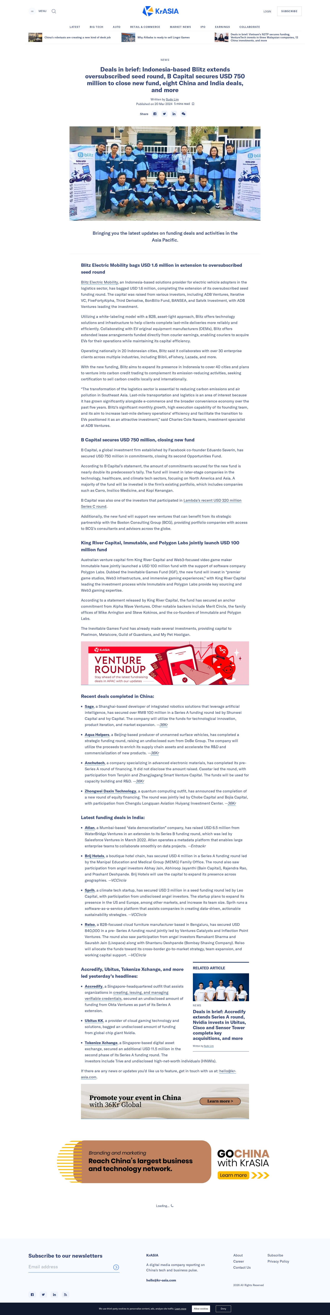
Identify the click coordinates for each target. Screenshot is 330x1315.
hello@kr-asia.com (161, 1280)
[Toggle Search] (54, 11)
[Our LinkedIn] (54, 1295)
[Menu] (32, 11)
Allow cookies (201, 1308)
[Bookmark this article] (193, 104)
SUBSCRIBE (289, 11)
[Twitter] (164, 114)
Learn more (180, 1308)
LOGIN (267, 11)
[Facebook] (155, 114)
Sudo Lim (172, 99)
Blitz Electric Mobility (99, 282)
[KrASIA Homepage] (160, 11)
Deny (223, 1308)
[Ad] (165, 1161)
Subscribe (275, 1255)
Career (238, 1261)
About (238, 1255)
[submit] (116, 1267)
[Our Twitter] (43, 1295)
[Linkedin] (174, 114)
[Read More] (165, 663)
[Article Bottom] (165, 1101)
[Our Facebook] (32, 1295)
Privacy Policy (278, 1261)
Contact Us (242, 1267)
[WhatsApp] (183, 114)
